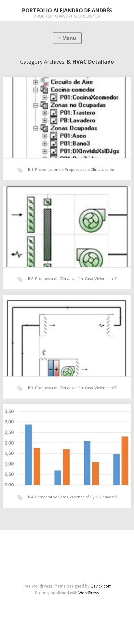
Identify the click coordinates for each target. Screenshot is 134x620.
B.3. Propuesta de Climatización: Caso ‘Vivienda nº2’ (72, 387)
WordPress (88, 593)
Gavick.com (101, 586)
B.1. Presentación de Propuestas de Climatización (71, 169)
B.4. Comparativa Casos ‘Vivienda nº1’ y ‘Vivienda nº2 (73, 496)
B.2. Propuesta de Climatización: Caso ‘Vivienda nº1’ (72, 278)
